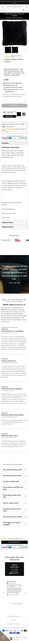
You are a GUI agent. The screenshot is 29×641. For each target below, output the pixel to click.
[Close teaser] (11, 639)
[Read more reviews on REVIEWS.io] (14, 573)
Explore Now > (10, 116)
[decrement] (4, 101)
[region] (14, 592)
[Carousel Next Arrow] (25, 33)
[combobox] (14, 9)
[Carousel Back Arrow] (4, 33)
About (14, 620)
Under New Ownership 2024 (14, 627)
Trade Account (14, 624)
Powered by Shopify (14, 639)
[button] (23, 9)
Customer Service (14, 616)
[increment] (24, 101)
